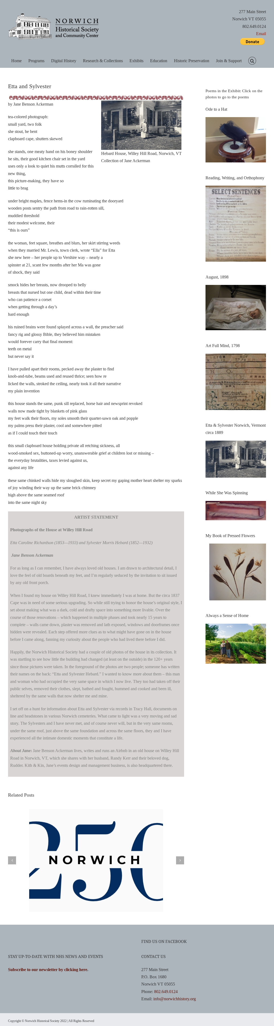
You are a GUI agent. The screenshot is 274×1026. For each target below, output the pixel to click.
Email (261, 33)
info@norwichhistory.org (174, 999)
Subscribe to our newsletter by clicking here (47, 969)
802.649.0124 (166, 991)
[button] (252, 60)
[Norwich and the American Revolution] (96, 811)
